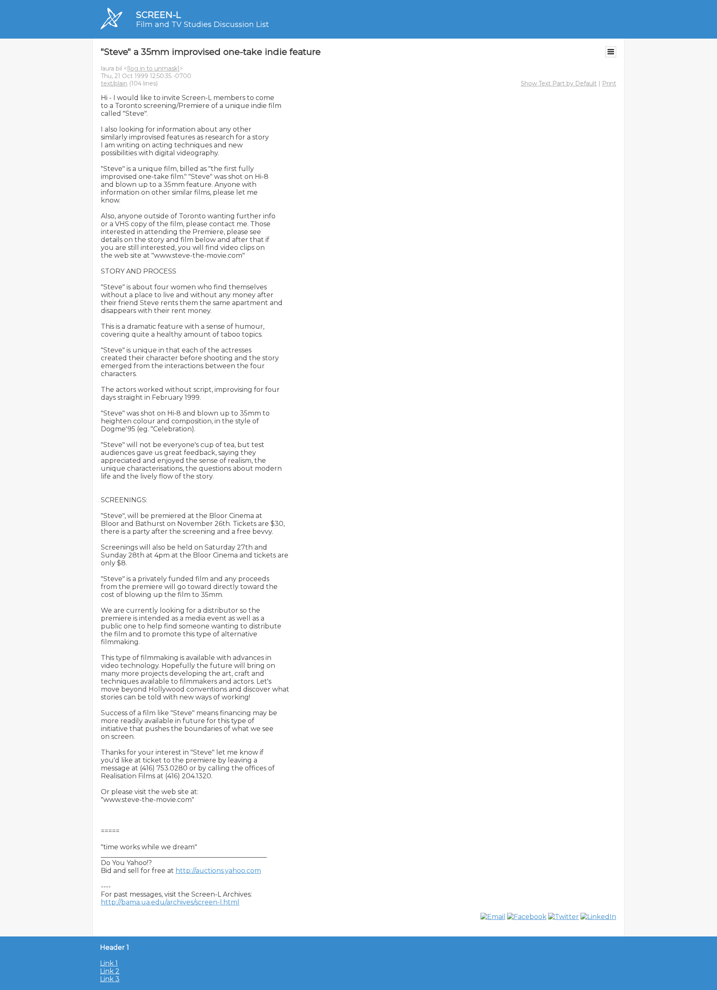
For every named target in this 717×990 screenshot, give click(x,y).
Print (609, 83)
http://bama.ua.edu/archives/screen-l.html (170, 902)
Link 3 (110, 979)
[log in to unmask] (153, 68)
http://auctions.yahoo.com (218, 871)
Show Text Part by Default (559, 83)
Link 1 (109, 963)
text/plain (114, 83)
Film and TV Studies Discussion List (202, 24)
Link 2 (110, 971)
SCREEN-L (158, 15)
